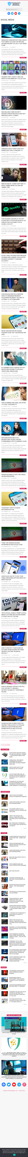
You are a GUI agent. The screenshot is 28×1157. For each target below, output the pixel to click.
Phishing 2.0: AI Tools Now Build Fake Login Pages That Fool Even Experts (17, 928)
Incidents (13, 47)
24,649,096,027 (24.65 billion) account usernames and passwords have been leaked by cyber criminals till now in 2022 (14, 1077)
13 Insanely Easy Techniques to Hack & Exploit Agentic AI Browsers (17, 914)
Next (8, 745)
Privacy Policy (22, 1090)
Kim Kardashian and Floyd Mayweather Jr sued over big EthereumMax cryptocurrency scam (13, 439)
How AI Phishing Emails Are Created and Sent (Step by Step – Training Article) (17, 845)
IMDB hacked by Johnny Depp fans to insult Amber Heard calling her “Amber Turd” (13, 185)
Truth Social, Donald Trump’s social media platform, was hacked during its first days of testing (13, 614)
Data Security (14, 152)
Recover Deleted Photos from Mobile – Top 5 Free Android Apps (17, 886)
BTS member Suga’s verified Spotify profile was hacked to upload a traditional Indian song (13, 369)
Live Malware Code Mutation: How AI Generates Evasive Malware (16, 972)
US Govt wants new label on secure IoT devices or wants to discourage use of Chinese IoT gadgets (14, 1055)
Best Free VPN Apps (14, 871)
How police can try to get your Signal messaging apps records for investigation (13, 577)
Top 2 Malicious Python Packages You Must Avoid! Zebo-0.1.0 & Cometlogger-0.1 (17, 1000)
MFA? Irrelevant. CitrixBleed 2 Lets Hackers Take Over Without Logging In (17, 824)
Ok (14, 1154)
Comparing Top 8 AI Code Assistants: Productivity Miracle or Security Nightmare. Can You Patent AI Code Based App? (17, 944)
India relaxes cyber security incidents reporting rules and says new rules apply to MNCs (13, 113)
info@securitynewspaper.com (10, 1090)
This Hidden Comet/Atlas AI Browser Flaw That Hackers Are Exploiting (17, 810)
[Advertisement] (14, 1109)
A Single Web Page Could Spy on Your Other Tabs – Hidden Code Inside (17, 838)
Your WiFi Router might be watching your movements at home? (17, 879)
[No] (26, 1152)
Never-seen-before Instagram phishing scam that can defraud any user (13, 332)
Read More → (23, 57)
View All (25, 787)
